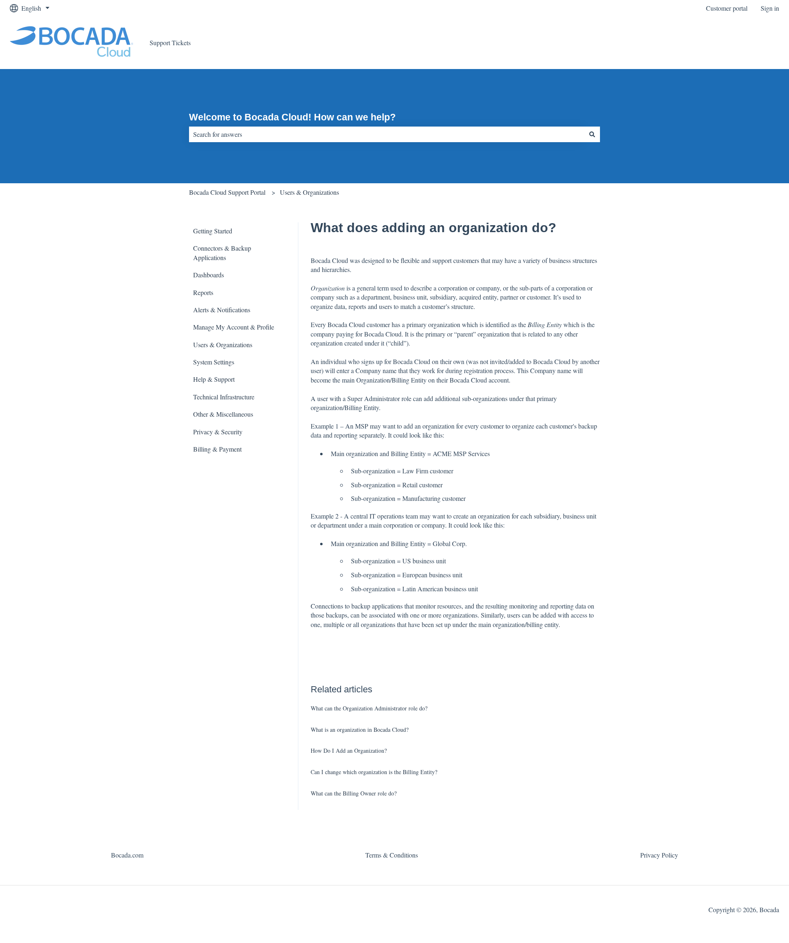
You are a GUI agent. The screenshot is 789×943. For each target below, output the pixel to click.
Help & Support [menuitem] (214, 379)
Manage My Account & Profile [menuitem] (233, 327)
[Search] (592, 134)
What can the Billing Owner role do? (354, 793)
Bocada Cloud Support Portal (227, 192)
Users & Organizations (309, 192)
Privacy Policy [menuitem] (659, 855)
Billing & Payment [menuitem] (217, 449)
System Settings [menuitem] (213, 361)
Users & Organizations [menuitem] (222, 344)
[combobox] (386, 134)
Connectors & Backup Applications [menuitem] (222, 252)
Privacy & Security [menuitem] (217, 431)
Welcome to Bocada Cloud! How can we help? (292, 117)
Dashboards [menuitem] (208, 274)
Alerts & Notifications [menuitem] (221, 309)
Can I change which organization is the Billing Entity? (374, 772)
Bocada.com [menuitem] (127, 855)
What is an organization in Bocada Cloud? (359, 729)
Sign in (770, 8)
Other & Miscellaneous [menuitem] (223, 414)
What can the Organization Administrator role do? (369, 708)
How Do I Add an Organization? (349, 750)
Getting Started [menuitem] (212, 230)
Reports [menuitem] (203, 292)
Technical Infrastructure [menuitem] (223, 396)
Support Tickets (170, 42)
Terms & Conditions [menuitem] (391, 855)
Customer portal (726, 8)
